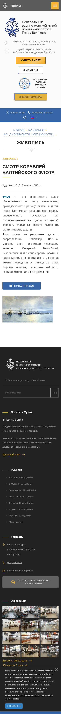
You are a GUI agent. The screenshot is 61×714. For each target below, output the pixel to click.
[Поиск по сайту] (25, 117)
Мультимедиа (31, 97)
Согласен (14, 706)
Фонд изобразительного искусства (29, 134)
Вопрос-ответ (18, 112)
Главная (18, 129)
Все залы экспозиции (15, 660)
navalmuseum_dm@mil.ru (20, 570)
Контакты (17, 537)
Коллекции (36, 129)
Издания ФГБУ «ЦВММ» (21, 509)
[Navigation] (55, 5)
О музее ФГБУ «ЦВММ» (21, 483)
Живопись (30, 142)
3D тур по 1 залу (13, 665)
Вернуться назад (21, 286)
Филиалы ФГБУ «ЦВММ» (21, 502)
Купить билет (12, 454)
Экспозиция (18, 600)
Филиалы (30, 70)
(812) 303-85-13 (14, 562)
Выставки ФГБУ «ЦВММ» (21, 496)
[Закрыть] (56, 670)
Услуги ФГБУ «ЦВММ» (20, 515)
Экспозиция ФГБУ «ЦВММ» (22, 490)
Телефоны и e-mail (42, 112)
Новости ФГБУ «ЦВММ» (21, 477)
